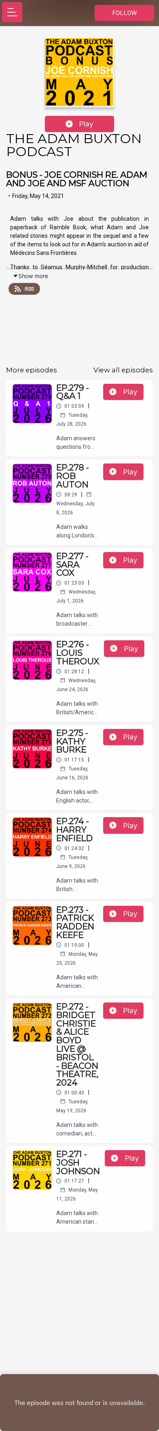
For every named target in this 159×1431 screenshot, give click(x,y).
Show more (33, 275)
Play (86, 124)
